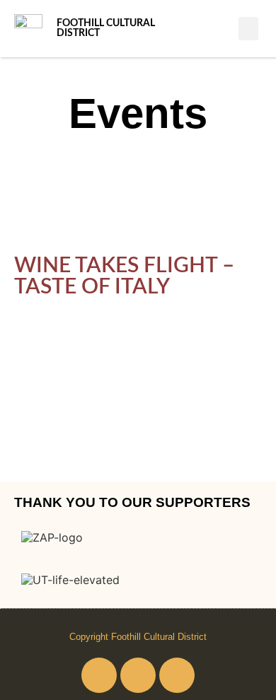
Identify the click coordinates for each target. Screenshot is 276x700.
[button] (248, 28)
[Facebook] (99, 675)
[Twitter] (177, 675)
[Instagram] (138, 675)
